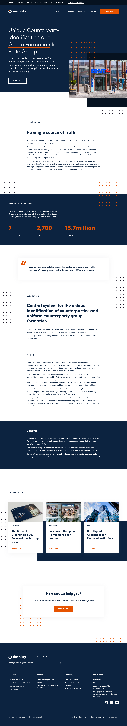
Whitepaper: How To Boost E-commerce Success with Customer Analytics (105, 693)
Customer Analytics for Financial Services (48, 686)
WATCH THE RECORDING (76, 2)
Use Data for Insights (16, 680)
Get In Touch (98, 674)
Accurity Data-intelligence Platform (74, 684)
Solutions (12, 674)
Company (69, 674)
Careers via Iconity (71, 680)
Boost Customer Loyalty (16, 686)
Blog (95, 683)
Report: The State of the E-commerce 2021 (102, 687)
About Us (93, 11)
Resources (97, 680)
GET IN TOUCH (109, 11)
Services (70, 11)
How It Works (13, 689)
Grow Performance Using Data (19, 683)
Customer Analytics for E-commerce (46, 681)
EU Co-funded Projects (73, 688)
